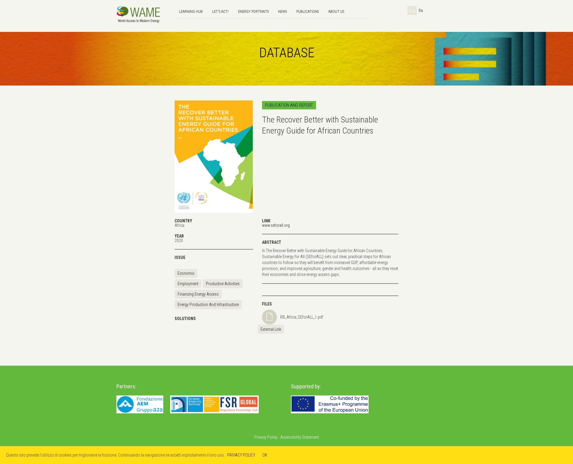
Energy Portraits (253, 11)
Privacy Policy (265, 437)
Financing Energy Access (198, 294)
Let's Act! (220, 11)
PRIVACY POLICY (241, 455)
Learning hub (191, 11)
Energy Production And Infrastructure (208, 304)
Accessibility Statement (299, 437)
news (282, 11)
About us (336, 11)
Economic (186, 273)
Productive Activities (223, 283)
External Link (271, 329)
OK (264, 455)
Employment (188, 283)
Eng (412, 10)
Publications (307, 11)
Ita (421, 10)
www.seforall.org (276, 225)
